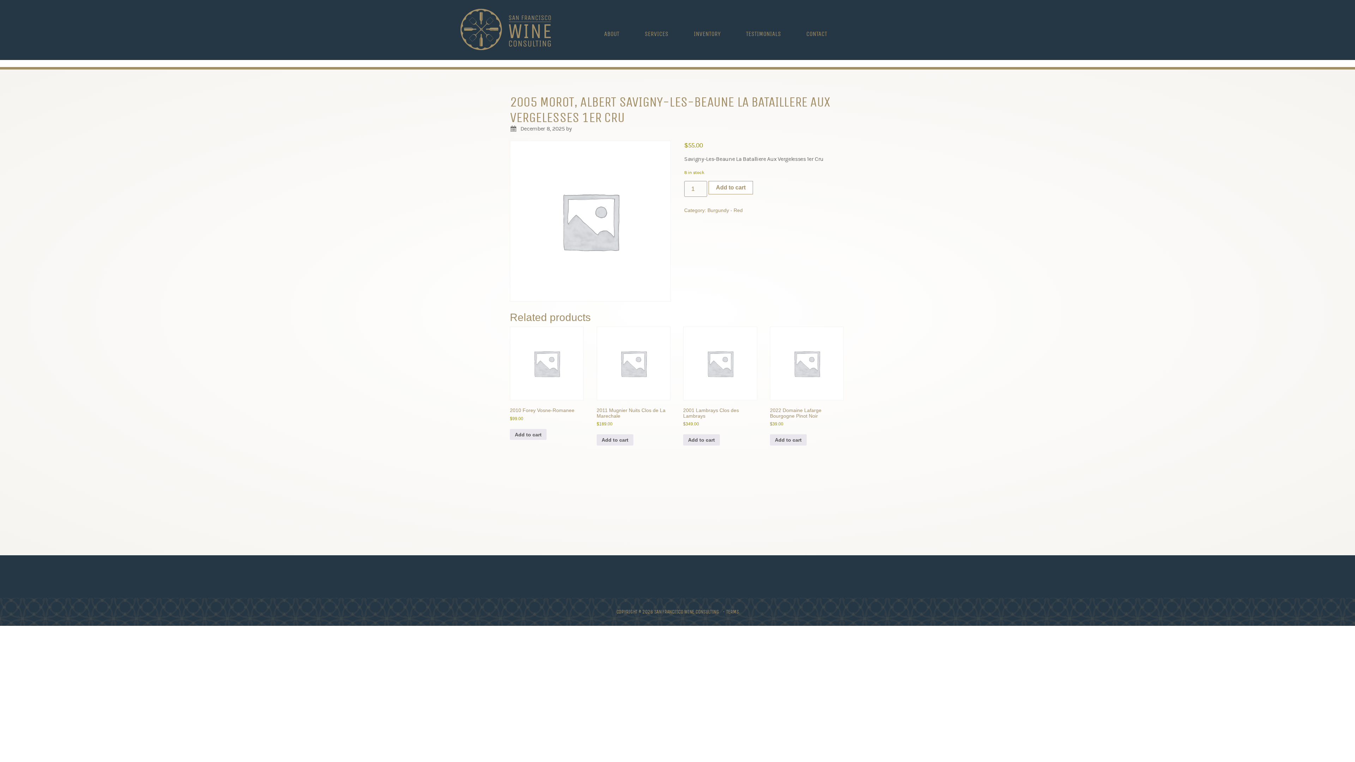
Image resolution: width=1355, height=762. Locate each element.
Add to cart (731, 187)
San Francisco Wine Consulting (505, 30)
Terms (732, 612)
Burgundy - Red (725, 210)
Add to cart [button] (528, 434)
